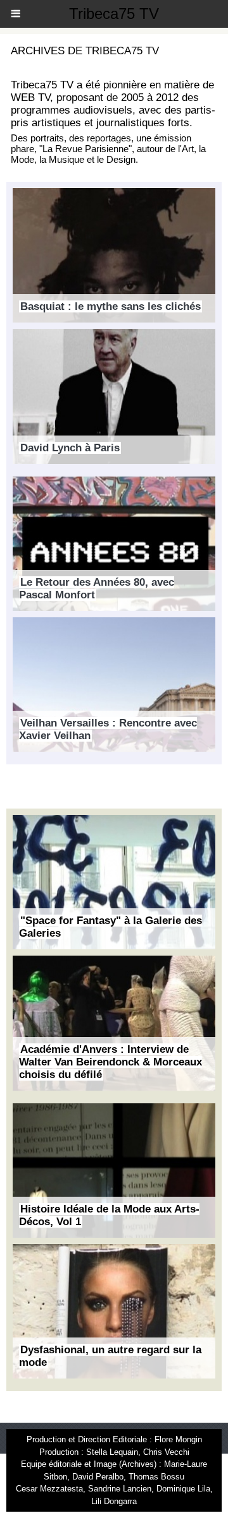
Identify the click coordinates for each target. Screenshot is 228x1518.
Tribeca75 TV (114, 13)
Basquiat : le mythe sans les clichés (110, 306)
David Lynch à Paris (70, 448)
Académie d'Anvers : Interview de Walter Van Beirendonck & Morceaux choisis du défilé (110, 1062)
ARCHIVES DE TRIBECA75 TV (85, 51)
